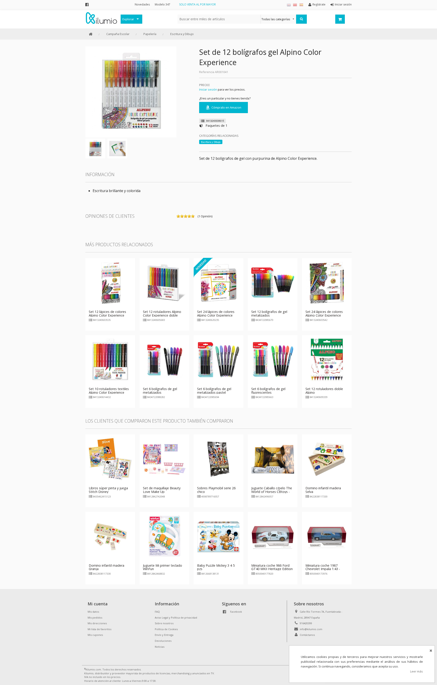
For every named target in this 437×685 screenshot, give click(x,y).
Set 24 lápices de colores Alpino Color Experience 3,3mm (324, 315)
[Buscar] (301, 19)
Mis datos (93, 611)
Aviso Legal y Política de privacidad (176, 617)
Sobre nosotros (164, 623)
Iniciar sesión (208, 89)
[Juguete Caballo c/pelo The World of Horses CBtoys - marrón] (272, 459)
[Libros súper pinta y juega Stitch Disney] (110, 459)
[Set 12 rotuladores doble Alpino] (327, 359)
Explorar (128, 19)
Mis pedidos (95, 617)
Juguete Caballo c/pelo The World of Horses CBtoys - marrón (271, 491)
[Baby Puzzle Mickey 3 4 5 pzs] (218, 536)
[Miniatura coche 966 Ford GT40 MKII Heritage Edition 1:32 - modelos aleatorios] (272, 536)
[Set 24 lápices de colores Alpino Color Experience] (218, 282)
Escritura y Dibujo (182, 34)
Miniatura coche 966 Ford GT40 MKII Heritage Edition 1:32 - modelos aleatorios (272, 569)
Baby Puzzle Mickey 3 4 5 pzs (216, 567)
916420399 (306, 623)
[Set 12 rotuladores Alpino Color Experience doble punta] (164, 282)
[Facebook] (87, 4)
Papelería (149, 34)
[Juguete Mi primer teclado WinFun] (164, 536)
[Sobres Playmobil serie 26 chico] (218, 459)
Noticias (159, 646)
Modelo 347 (162, 4)
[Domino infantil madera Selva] (327, 459)
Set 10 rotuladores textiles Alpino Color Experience (109, 391)
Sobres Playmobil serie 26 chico (216, 490)
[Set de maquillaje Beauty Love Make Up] (164, 459)
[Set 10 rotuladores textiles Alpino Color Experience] (110, 359)
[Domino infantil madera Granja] (110, 536)
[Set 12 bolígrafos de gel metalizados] (272, 282)
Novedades (142, 4)
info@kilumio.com (311, 629)
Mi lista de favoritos (99, 629)
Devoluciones (163, 640)
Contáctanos (307, 635)
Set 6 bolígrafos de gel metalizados (160, 391)
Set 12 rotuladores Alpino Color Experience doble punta (162, 315)
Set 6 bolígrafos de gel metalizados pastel (214, 391)
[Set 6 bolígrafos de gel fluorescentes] (272, 359)
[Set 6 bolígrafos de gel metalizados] (164, 359)
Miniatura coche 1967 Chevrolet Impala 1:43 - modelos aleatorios (322, 569)
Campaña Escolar (118, 34)
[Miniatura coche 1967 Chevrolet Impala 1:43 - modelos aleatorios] (327, 536)
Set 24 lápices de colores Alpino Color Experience (215, 313)
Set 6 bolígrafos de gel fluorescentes (268, 391)
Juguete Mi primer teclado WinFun (162, 567)
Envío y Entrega (164, 635)
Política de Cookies (166, 629)
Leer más (416, 671)
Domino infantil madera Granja (106, 567)
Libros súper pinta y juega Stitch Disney (108, 490)
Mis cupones (95, 635)
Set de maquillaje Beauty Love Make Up (161, 490)
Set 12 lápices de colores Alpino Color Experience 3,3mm (107, 315)
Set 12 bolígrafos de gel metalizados (269, 313)
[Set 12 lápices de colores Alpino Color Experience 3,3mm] (110, 282)
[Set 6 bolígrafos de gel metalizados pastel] (218, 359)
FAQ (157, 611)
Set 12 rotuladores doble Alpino (324, 391)
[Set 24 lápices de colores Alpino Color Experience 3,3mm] (327, 282)
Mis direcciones (97, 623)
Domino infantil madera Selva (323, 490)
